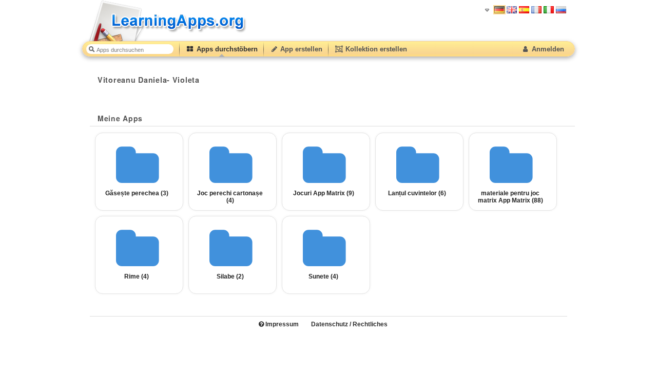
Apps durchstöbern (226, 49)
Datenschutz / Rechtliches (349, 324)
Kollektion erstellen (375, 49)
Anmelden (547, 49)
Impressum (281, 324)
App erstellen (300, 49)
